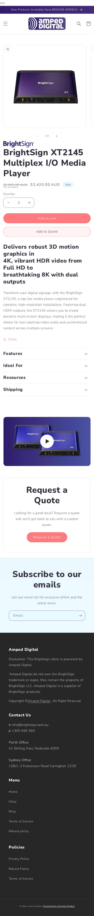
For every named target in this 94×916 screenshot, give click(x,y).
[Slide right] (56, 136)
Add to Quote (47, 231)
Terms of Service (21, 821)
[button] (5, 24)
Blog (12, 811)
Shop (12, 802)
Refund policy (19, 831)
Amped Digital (39, 701)
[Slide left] (37, 136)
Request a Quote (47, 537)
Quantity (9, 194)
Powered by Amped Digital (59, 906)
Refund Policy (19, 869)
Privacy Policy (19, 859)
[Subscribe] (80, 616)
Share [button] (12, 339)
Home (13, 792)
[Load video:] (47, 441)
